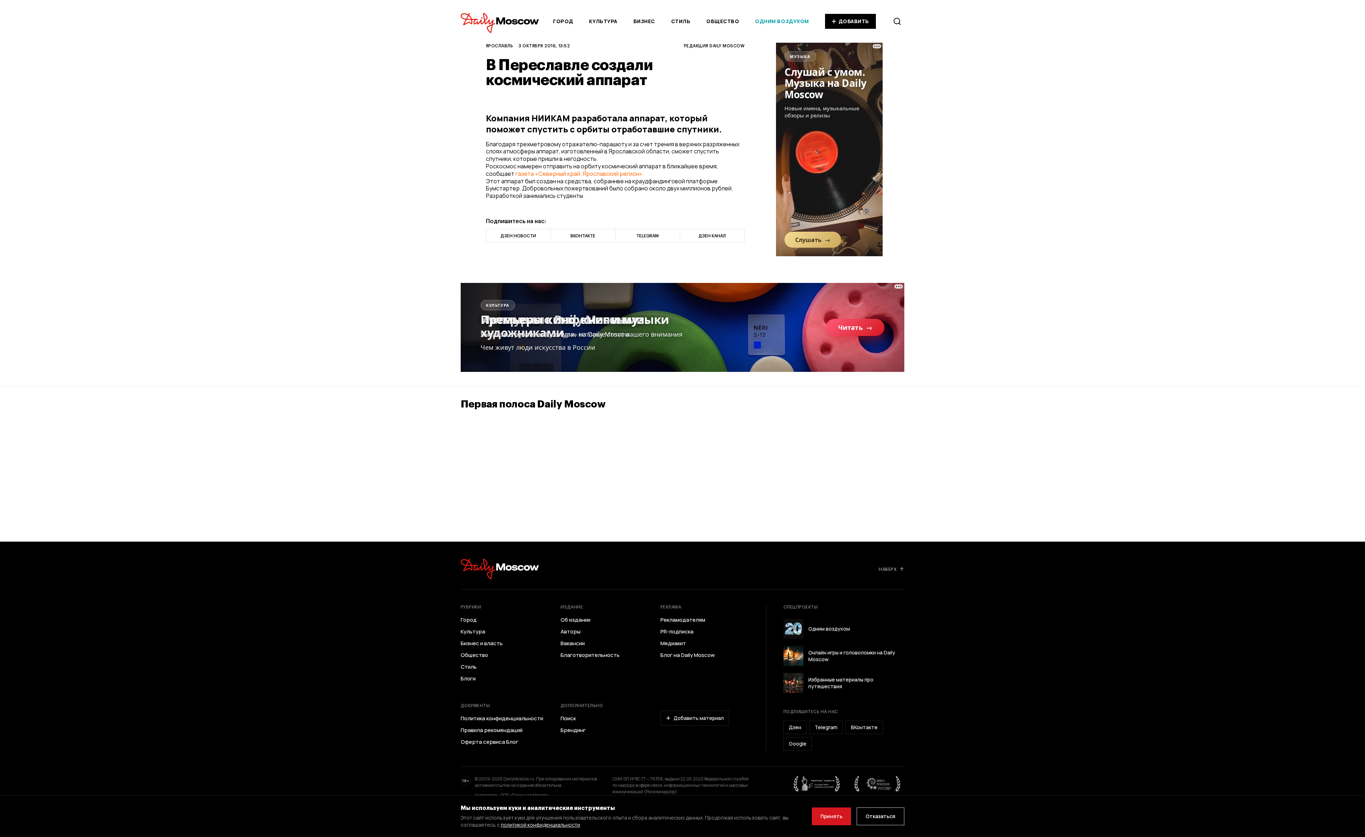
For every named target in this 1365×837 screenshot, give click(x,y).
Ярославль (499, 45)
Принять (831, 816)
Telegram (826, 727)
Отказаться (880, 816)
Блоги (468, 678)
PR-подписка (677, 631)
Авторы (570, 631)
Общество (722, 21)
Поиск (568, 718)
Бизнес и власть (482, 643)
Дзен (795, 727)
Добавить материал (699, 718)
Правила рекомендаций (492, 730)
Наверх (887, 569)
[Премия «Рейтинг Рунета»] (817, 783)
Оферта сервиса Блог (489, 742)
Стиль (681, 21)
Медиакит (673, 643)
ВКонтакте (864, 727)
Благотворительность (590, 655)
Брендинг (573, 730)
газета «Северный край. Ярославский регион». (579, 174)
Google (798, 743)
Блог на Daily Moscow (687, 655)
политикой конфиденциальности (540, 824)
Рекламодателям (682, 619)
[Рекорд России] (877, 783)
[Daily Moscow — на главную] (500, 569)
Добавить (854, 21)
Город (563, 21)
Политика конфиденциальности (502, 718)
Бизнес (644, 21)
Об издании (575, 619)
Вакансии (573, 643)
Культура (603, 21)
